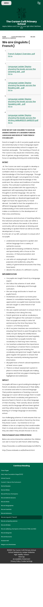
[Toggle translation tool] (39, 3)
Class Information (18, 37)
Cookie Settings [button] (26, 561)
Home (4, 37)
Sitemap (21, 557)
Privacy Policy (16, 561)
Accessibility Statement (21, 559)
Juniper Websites (28, 552)
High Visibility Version (21, 555)
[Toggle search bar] (34, 3)
